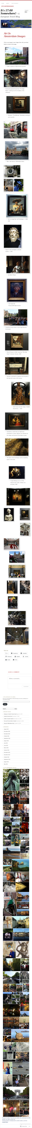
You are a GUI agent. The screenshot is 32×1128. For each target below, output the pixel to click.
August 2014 (6, 761)
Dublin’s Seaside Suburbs (9, 718)
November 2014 (7, 754)
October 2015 (6, 736)
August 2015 (6, 740)
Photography (15, 3)
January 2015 (6, 750)
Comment (26, 686)
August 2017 (6, 729)
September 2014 (7, 759)
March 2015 (6, 747)
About (7, 3)
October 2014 (6, 757)
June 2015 (6, 745)
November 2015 (7, 733)
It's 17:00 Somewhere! (8, 12)
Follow (5, 704)
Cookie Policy (5, 1122)
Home (2, 3)
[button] (11, 780)
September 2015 (7, 738)
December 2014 (7, 752)
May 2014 (6, 764)
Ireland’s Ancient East (8, 716)
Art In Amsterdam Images (7, 6)
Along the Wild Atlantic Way (9, 723)
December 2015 (7, 731)
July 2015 (6, 743)
